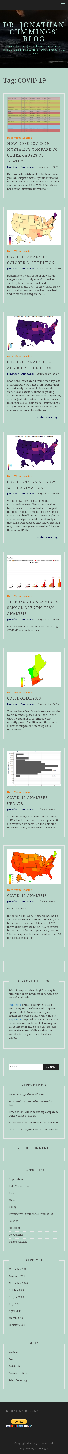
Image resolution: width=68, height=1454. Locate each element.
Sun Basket (15, 1004)
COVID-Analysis (24, 698)
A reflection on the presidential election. (34, 1122)
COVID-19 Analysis (27, 895)
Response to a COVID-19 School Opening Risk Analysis (33, 608)
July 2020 (14, 1304)
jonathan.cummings (21, 167)
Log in (12, 1359)
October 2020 (17, 1290)
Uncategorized (18, 1241)
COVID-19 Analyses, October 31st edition (33, 1129)
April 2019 (15, 1311)
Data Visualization (20, 138)
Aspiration (15, 1019)
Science (13, 1220)
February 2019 (17, 1325)
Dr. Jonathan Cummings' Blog (34, 32)
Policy (12, 1207)
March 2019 (16, 1318)
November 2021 (18, 1269)
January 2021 (17, 1276)
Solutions (14, 1227)
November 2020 (18, 1283)
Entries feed (16, 1366)
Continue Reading (48, 417)
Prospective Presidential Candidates (31, 1214)
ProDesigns (42, 1448)
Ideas (12, 1193)
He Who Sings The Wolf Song (26, 1094)
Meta (12, 1200)
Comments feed (18, 1373)
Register (14, 1352)
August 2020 (16, 1297)
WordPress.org (18, 1380)
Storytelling (16, 1234)
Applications (16, 1179)
